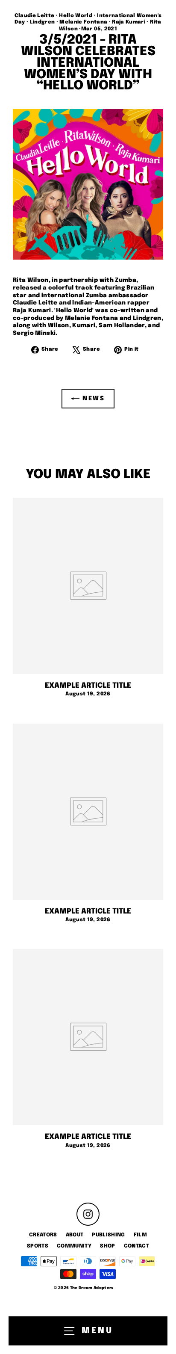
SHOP (107, 1246)
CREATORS (43, 1235)
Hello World (75, 15)
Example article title (88, 685)
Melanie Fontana (83, 22)
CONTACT (136, 1246)
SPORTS (37, 1246)
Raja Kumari (128, 22)
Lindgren (42, 22)
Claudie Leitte (35, 15)
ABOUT (75, 1235)
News (92, 398)
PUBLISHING (108, 1235)
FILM (140, 1235)
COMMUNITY (74, 1246)
